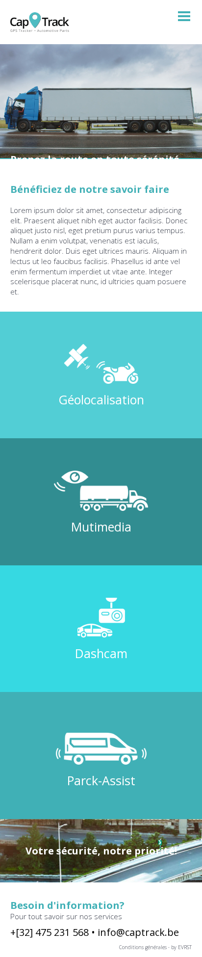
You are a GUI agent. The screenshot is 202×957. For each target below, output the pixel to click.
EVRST (185, 947)
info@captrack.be (138, 932)
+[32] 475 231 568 (50, 932)
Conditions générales (143, 947)
